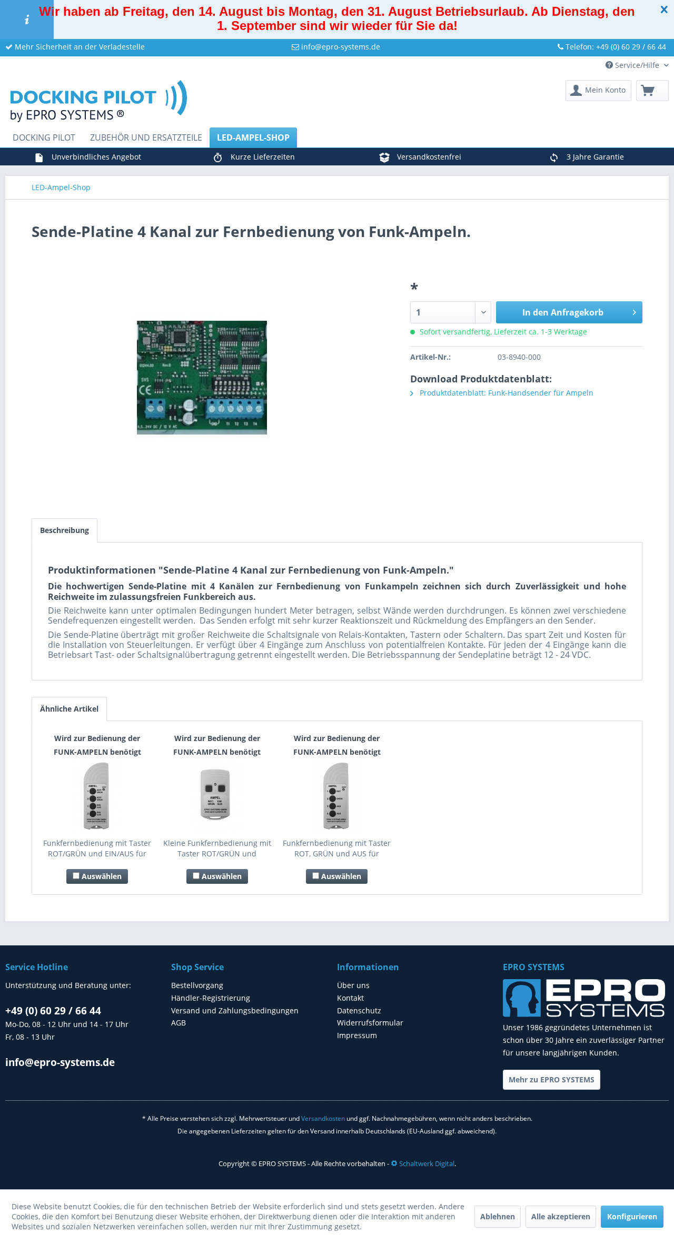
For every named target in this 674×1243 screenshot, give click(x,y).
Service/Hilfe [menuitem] (637, 65)
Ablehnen (497, 1216)
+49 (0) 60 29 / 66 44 (53, 1011)
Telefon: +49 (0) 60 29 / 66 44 (614, 47)
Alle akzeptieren (560, 1216)
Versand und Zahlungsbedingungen (235, 1010)
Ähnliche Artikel (69, 709)
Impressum (357, 1035)
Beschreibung (64, 530)
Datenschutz (359, 1010)
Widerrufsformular (370, 1023)
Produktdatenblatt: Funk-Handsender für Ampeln (505, 393)
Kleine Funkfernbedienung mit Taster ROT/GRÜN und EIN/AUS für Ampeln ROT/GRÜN (217, 848)
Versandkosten (323, 1118)
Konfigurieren (632, 1216)
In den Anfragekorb (562, 312)
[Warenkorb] (652, 90)
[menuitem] (598, 90)
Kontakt (350, 998)
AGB (178, 1023)
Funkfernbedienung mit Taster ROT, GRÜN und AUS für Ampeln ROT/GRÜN (337, 848)
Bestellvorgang (197, 985)
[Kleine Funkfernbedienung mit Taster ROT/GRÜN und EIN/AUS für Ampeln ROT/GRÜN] (217, 796)
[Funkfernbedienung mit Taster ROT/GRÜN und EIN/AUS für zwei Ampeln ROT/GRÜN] (97, 796)
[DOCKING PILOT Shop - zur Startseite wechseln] (99, 101)
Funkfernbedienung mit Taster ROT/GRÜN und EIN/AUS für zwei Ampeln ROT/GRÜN (97, 848)
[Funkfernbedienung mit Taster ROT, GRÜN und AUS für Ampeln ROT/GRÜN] (337, 796)
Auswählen (101, 876)
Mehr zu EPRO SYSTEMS (551, 1079)
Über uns (353, 985)
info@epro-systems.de (339, 47)
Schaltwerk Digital (426, 1163)
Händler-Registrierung (210, 998)
